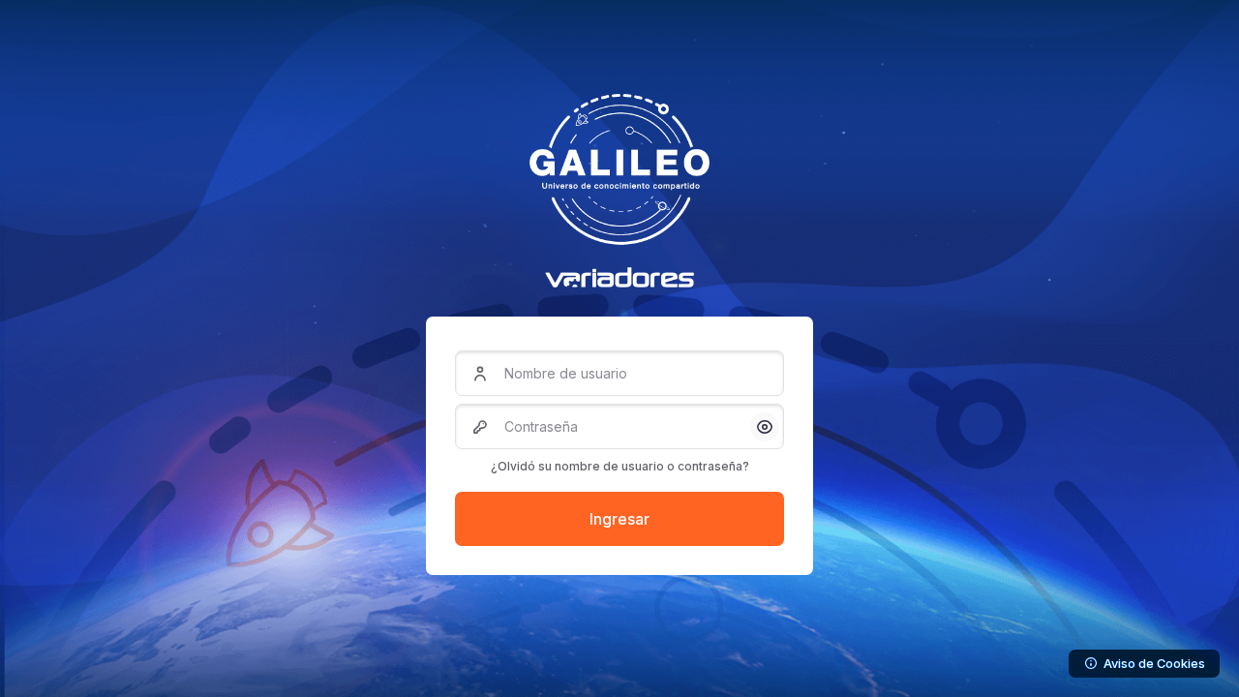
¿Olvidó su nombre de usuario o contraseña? (620, 466)
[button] (764, 426)
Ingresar (619, 519)
